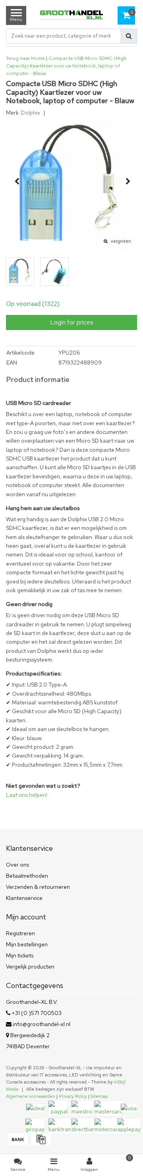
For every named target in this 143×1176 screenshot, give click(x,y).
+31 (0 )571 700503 (36, 1013)
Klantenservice (24, 898)
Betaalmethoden (27, 875)
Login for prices (71, 322)
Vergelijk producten (30, 966)
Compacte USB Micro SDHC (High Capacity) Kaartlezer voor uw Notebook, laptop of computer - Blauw (66, 66)
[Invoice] (40, 1143)
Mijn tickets (19, 955)
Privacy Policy (73, 1096)
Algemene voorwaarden (30, 1096)
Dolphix (30, 112)
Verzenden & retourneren (38, 886)
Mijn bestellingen (27, 944)
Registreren (20, 933)
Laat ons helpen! (26, 794)
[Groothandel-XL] (71, 15)
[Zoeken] (129, 36)
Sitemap (99, 1096)
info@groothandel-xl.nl (41, 1024)
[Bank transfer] (17, 1143)
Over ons (17, 864)
